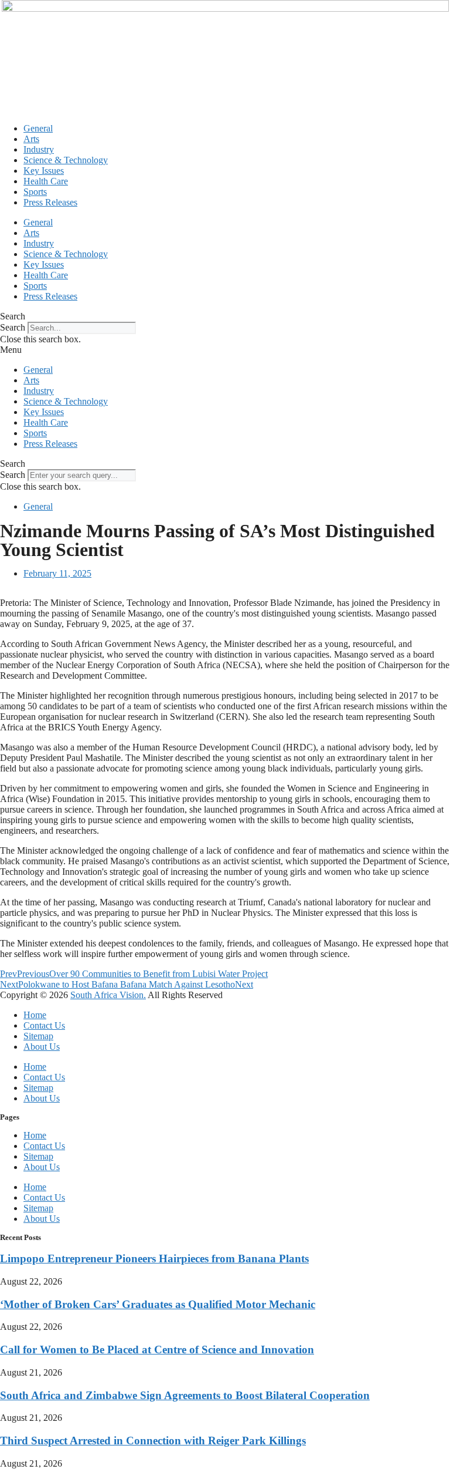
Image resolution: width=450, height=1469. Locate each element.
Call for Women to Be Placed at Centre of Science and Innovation (157, 1349)
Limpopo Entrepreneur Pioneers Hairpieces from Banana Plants (154, 1258)
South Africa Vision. (108, 995)
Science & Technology (65, 160)
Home (34, 1015)
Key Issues (43, 171)
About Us (41, 1047)
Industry (38, 149)
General (38, 128)
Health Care (45, 181)
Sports (35, 192)
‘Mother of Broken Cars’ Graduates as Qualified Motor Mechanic (157, 1304)
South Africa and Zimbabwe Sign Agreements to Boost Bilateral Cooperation (185, 1395)
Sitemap (38, 1036)
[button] (225, 316)
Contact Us (44, 1025)
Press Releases (50, 202)
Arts (31, 139)
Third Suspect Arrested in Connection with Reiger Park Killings (153, 1440)
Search (12, 327)
